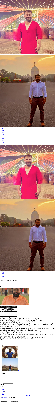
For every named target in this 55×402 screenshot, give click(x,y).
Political (3, 130)
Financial (3, 276)
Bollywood (3, 140)
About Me (3, 127)
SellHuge (16, 397)
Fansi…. (19, 370)
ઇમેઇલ (1, 381)
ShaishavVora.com (4, 397)
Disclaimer (3, 134)
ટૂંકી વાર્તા (3, 133)
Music (2, 143)
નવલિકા (3, 132)
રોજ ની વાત (3, 138)
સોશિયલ (3, 128)
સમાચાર (3, 129)
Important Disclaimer (27, 395)
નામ (1, 380)
